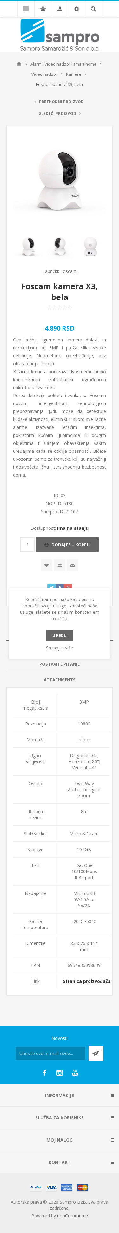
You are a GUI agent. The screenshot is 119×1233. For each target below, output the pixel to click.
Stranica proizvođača (87, 981)
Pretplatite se (96, 1053)
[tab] (59, 664)
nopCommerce (72, 1216)
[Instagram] (60, 1073)
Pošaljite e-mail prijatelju (72, 565)
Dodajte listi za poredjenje (59, 565)
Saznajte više (59, 648)
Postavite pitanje (59, 664)
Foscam (68, 271)
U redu (59, 635)
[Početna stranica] (19, 64)
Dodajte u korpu (70, 545)
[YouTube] (75, 1073)
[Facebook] (44, 1073)
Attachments (60, 680)
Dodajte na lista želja (46, 565)
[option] (28, 246)
